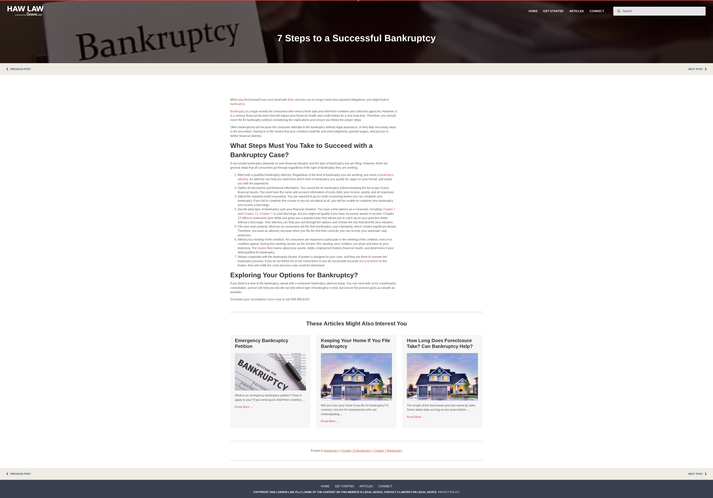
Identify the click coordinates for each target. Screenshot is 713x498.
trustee (262, 248)
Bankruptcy (237, 111)
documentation (369, 261)
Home (325, 486)
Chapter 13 (250, 213)
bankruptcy (237, 104)
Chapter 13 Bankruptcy (356, 450)
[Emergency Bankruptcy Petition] (270, 371)
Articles (366, 486)
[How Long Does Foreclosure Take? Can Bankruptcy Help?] (442, 376)
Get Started (344, 486)
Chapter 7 (388, 209)
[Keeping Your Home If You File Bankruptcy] (356, 376)
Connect (385, 486)
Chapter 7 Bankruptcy (388, 450)
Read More (244, 406)
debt (290, 99)
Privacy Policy (449, 492)
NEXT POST (695, 69)
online (271, 299)
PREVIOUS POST (20, 69)
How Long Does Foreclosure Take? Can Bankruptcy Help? (440, 343)
